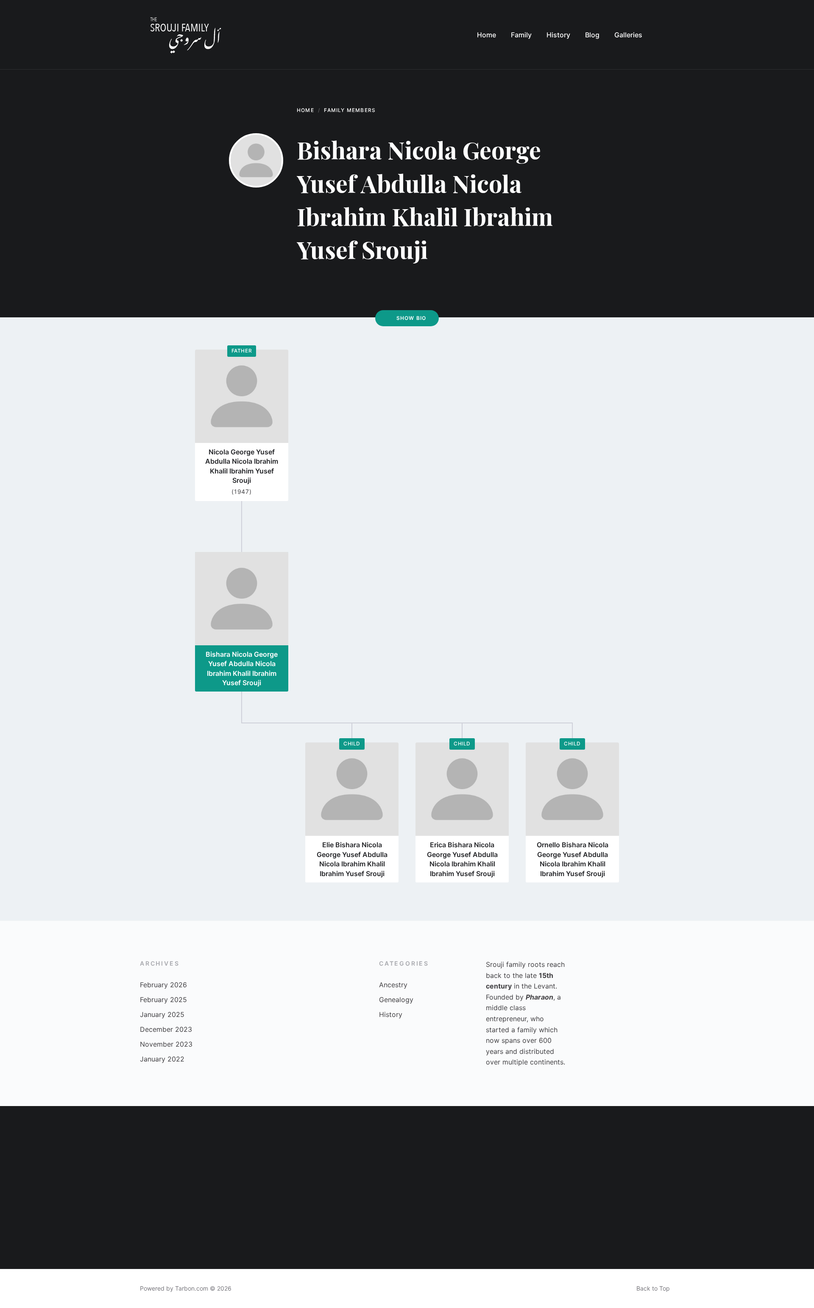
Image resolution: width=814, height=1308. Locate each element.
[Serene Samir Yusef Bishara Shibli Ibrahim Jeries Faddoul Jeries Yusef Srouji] (203, 1147)
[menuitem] (486, 34)
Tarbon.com (191, 1288)
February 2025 (163, 999)
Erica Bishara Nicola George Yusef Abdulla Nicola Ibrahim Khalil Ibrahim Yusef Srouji (462, 858)
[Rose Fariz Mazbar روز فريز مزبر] (610, 1228)
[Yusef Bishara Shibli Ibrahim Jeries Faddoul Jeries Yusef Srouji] (285, 1147)
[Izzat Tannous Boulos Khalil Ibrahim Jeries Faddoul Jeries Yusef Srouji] (529, 1147)
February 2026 (163, 984)
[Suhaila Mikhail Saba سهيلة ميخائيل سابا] (447, 1147)
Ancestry (393, 984)
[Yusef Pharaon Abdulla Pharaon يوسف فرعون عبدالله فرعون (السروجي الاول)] (692, 1228)
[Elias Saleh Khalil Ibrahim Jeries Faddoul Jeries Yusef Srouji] (773, 1147)
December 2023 (166, 1029)
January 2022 (162, 1059)
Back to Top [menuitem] (653, 1288)
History (390, 1014)
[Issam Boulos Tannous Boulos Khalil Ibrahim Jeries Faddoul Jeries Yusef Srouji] (366, 1147)
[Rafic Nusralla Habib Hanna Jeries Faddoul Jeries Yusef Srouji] (122, 1147)
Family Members (350, 110)
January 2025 (162, 1014)
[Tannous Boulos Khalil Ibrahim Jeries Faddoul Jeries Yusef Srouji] (529, 1228)
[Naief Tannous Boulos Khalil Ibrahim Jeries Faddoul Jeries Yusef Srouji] (203, 1228)
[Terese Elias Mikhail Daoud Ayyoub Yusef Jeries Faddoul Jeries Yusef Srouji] (40, 1147)
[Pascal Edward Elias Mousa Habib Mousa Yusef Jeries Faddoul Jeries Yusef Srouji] (366, 1228)
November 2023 (166, 1044)
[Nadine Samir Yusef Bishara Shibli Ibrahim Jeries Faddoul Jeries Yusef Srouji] (447, 1228)
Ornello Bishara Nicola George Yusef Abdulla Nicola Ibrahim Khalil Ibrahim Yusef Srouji (572, 858)
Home (305, 110)
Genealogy (396, 999)
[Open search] (665, 34)
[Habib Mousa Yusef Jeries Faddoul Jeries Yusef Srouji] (122, 1228)
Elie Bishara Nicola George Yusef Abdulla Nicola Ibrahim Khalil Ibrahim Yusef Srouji (352, 858)
